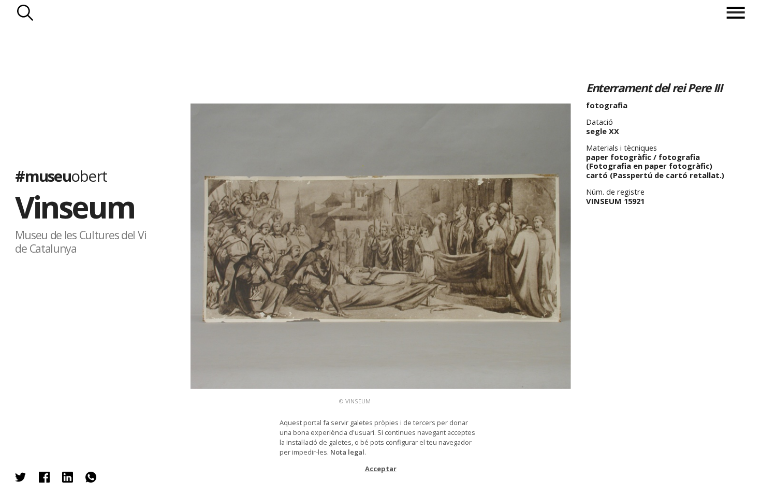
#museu (61, 176)
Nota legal (347, 452)
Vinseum (74, 206)
